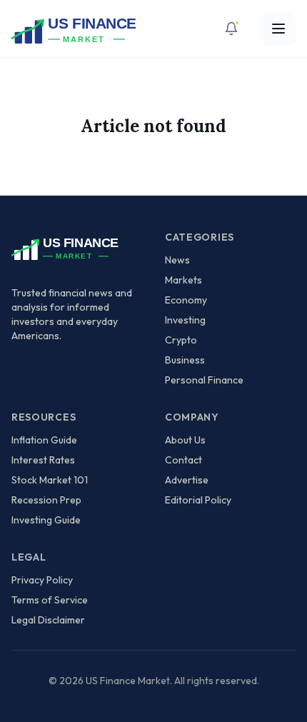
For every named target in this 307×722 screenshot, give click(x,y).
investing (185, 320)
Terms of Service (49, 599)
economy (186, 300)
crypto (181, 340)
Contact (183, 459)
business (185, 360)
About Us (185, 439)
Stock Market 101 (49, 479)
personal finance (204, 379)
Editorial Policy (198, 499)
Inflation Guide (44, 439)
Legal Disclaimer (48, 619)
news (177, 260)
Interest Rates (43, 459)
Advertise (186, 479)
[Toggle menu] (278, 28)
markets (183, 280)
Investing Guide (46, 519)
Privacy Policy (42, 579)
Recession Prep (46, 499)
